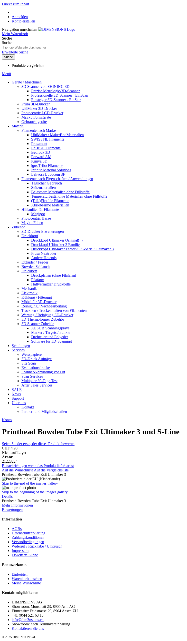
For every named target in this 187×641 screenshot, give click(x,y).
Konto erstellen (23, 21)
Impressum (20, 551)
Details (7, 496)
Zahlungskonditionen (28, 537)
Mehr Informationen (17, 505)
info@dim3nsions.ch (28, 620)
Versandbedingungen (28, 542)
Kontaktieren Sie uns (28, 628)
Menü (6, 74)
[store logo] (56, 29)
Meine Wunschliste (26, 583)
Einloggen (20, 574)
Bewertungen (12, 510)
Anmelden (20, 17)
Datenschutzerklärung (28, 533)
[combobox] (24, 47)
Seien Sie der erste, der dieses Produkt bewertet (38, 444)
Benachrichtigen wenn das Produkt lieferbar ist (38, 466)
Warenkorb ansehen (27, 579)
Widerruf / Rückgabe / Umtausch (37, 546)
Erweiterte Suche (15, 52)
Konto (7, 420)
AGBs (17, 529)
